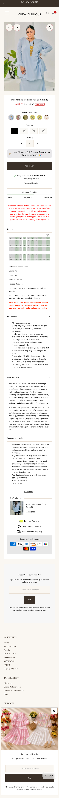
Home (6, 643)
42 (14, 131)
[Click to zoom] (49, 27)
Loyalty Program (11, 668)
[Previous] (3, 3)
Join (29, 600)
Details (10, 229)
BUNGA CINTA (10, 654)
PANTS (7, 665)
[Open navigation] (7, 13)
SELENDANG (9, 657)
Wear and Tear (13, 377)
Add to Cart (29, 166)
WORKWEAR (9, 661)
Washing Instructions (16, 438)
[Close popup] (54, 711)
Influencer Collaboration (14, 690)
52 (35, 131)
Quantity (29, 137)
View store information (31, 183)
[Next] (55, 3)
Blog (6, 694)
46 (44, 131)
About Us (8, 683)
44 (25, 131)
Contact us (28, 491)
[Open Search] (47, 13)
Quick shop (30, 512)
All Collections (10, 646)
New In (7, 650)
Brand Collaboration (12, 687)
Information (12, 317)
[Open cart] (53, 13)
